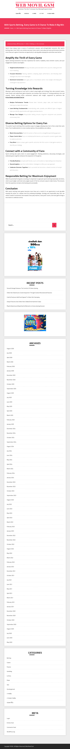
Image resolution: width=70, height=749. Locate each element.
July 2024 (9, 451)
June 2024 (9, 455)
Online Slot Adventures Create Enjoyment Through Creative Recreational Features (29, 293)
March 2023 (10, 522)
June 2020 (9, 638)
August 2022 (10, 549)
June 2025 (9, 402)
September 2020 (11, 624)
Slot (8, 685)
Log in (8, 718)
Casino (8, 663)
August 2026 (10, 349)
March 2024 (10, 469)
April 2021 (9, 593)
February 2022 (11, 562)
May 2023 (9, 513)
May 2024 (9, 460)
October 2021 (10, 575)
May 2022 (9, 553)
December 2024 (11, 429)
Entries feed (10, 723)
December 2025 (11, 375)
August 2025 (10, 393)
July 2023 (9, 504)
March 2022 (10, 558)
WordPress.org (11, 732)
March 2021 (10, 598)
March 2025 (10, 415)
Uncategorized (11, 689)
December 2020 (11, 611)
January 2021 (10, 607)
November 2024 (11, 433)
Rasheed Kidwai (12, 44)
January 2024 (10, 478)
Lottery (42, 13)
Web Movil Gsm (35, 5)
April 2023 (9, 518)
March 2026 (10, 362)
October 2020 (10, 620)
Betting (32, 44)
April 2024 (9, 464)
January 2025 (10, 424)
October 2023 (10, 491)
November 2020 (11, 615)
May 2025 (9, 406)
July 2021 (9, 580)
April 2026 (9, 357)
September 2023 (11, 495)
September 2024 (11, 442)
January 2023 (10, 531)
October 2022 (10, 544)
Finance (9, 667)
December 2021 (11, 571)
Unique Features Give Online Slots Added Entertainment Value (24, 302)
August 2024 (10, 446)
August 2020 (10, 629)
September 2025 (11, 389)
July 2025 (9, 397)
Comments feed (11, 727)
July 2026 (9, 353)
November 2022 (11, 540)
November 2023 (11, 486)
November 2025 (11, 380)
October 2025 (10, 384)
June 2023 (9, 509)
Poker (8, 680)
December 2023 (11, 482)
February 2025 (11, 420)
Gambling (26, 13)
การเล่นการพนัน (50, 13)
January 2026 (10, 371)
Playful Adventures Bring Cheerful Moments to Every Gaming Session (26, 306)
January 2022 (10, 567)
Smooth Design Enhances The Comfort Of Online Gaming (22, 288)
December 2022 (11, 535)
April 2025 (9, 411)
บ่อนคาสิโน (18, 13)
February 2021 (11, 602)
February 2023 (11, 527)
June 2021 (9, 584)
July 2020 (9, 633)
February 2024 (11, 473)
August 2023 (10, 500)
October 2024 (10, 438)
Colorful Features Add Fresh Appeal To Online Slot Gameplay (23, 297)
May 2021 (9, 589)
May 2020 (9, 642)
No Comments (40, 44)
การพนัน (34, 13)
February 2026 (11, 366)
